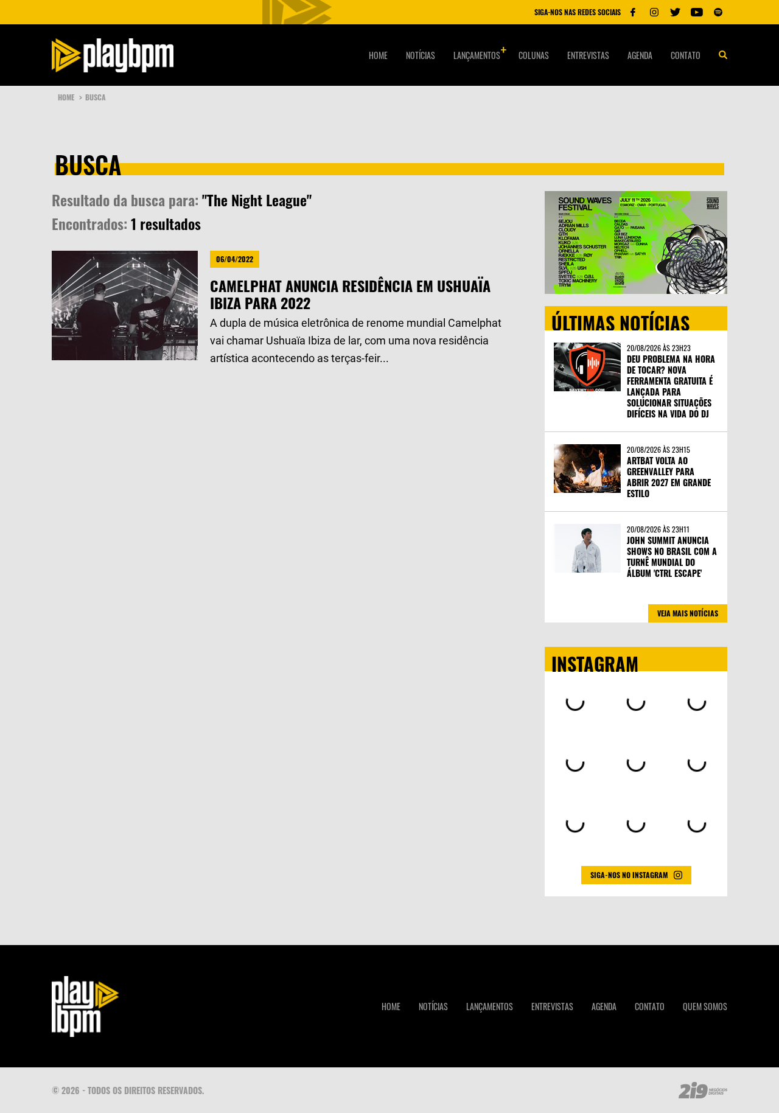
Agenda (639, 55)
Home (378, 55)
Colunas (534, 55)
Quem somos (705, 1006)
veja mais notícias (687, 613)
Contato (685, 55)
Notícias (420, 55)
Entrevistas (588, 55)
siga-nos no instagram (629, 875)
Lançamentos (476, 55)
